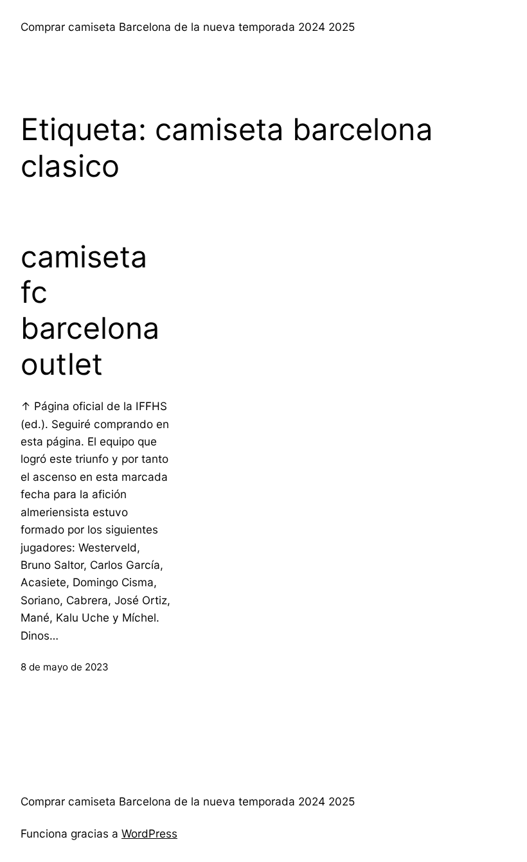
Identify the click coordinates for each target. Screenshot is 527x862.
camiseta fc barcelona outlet (90, 310)
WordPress (149, 833)
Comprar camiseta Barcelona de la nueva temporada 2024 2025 (188, 26)
